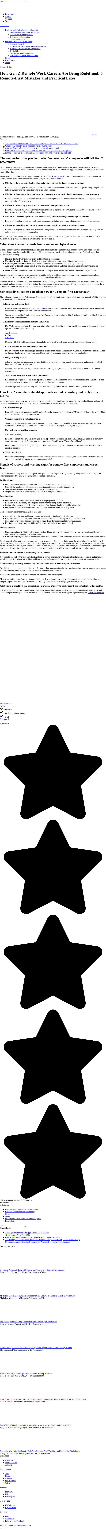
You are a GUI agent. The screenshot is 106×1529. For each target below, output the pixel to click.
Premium (9, 1492)
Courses (8, 19)
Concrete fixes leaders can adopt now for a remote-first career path (32, 148)
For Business (10, 1481)
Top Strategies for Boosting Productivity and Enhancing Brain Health (28, 1322)
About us (9, 1460)
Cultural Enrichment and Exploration (25, 49)
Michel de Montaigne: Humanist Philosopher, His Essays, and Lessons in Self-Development (37, 1296)
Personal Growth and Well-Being (18, 42)
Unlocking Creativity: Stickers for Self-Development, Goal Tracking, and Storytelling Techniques (40, 1451)
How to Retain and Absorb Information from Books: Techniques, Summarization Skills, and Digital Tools (43, 1399)
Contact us (9, 1519)
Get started (9, 337)
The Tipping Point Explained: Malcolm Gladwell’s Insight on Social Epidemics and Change (42, 1240)
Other (7, 62)
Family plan (10, 1496)
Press (7, 1516)
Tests (7, 21)
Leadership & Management (21, 35)
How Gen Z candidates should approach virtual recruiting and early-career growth (38, 150)
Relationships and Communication (24, 56)
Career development (96, 592)
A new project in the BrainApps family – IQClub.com (27, 1232)
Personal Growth (17, 44)
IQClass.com (10, 1507)
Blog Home (10, 14)
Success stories (11, 1462)
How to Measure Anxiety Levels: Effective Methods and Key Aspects (33, 1237)
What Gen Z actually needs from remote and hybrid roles (28, 146)
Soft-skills (14, 51)
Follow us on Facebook (14, 1521)
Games (8, 16)
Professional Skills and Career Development (28, 46)
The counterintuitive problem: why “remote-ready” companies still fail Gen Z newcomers (41, 143)
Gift (6, 1494)
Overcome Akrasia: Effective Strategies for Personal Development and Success (37, 1242)
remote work (59, 176)
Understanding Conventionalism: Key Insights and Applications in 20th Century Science (36, 1347)
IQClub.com (10, 1505)
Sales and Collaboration (20, 37)
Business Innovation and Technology (25, 32)
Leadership (45, 308)
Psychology (10, 60)
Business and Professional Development (21, 30)
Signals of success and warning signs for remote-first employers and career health (38, 153)
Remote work (19, 167)
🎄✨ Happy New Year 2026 (17, 1235)
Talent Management (18, 39)
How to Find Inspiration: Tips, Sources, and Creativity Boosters (26, 1373)
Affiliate (8, 1465)
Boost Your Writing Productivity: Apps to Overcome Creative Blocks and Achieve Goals (36, 1425)
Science (8, 1483)
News (7, 58)
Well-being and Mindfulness (21, 53)
